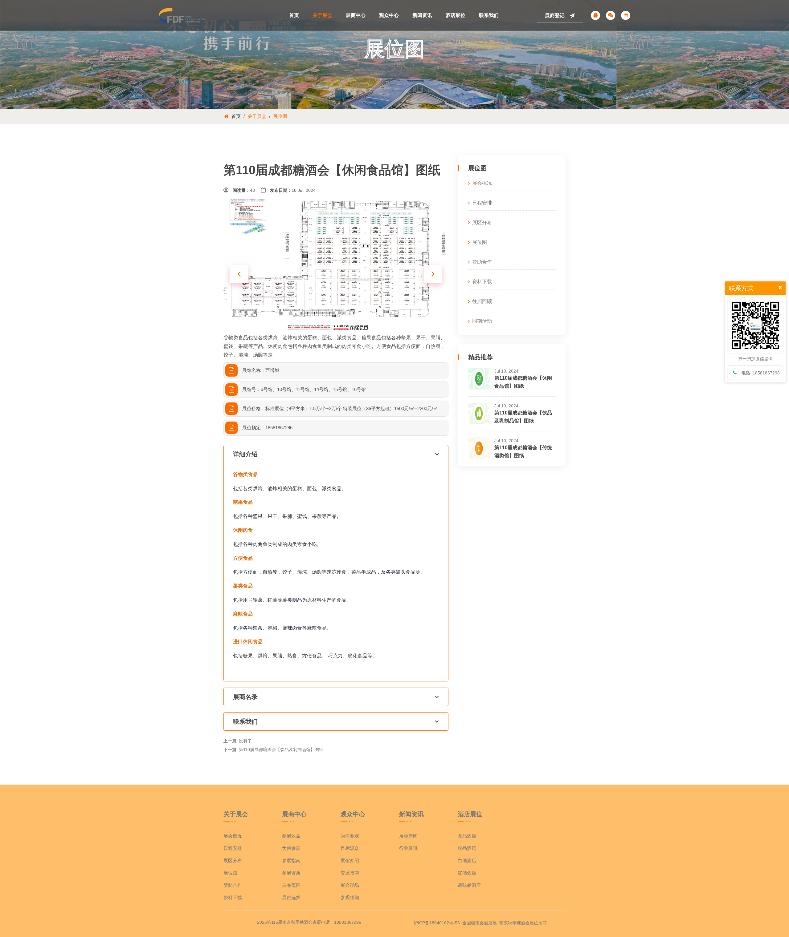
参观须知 (350, 897)
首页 (294, 15)
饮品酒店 (467, 848)
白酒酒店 (467, 860)
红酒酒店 (467, 872)
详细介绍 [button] (245, 454)
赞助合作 (482, 262)
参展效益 (291, 835)
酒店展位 (455, 15)
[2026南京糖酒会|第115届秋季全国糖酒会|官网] (182, 14)
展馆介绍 (350, 860)
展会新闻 (408, 835)
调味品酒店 (469, 885)
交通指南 (350, 872)
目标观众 (350, 848)
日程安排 (482, 202)
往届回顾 (482, 301)
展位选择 (291, 897)
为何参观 (350, 835)
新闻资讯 (422, 15)
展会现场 (350, 885)
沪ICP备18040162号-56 (437, 922)
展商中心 (356, 15)
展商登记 (555, 15)
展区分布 (482, 222)
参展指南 (291, 860)
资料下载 (482, 281)
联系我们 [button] (245, 721)
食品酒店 (467, 835)
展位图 (280, 116)
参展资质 (291, 872)
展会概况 (482, 183)
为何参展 (291, 848)
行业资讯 (408, 848)
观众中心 (389, 15)
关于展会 (322, 15)
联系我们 (489, 15)
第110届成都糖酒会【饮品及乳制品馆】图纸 (281, 749)
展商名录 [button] (245, 696)
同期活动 (482, 321)
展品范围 (291, 885)
